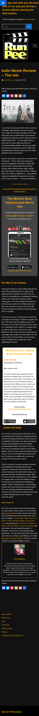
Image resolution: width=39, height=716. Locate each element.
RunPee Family (7, 628)
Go (29, 26)
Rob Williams (8, 80)
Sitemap (4, 632)
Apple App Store (13, 409)
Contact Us (5, 625)
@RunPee (5, 538)
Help (3, 621)
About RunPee (6, 614)
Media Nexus (6, 618)
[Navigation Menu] (35, 45)
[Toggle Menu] (3, 3)
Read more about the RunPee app (19, 270)
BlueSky (20, 538)
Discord (14, 538)
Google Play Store (25, 409)
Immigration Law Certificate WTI (12, 635)
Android (32, 19)
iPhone (26, 19)
